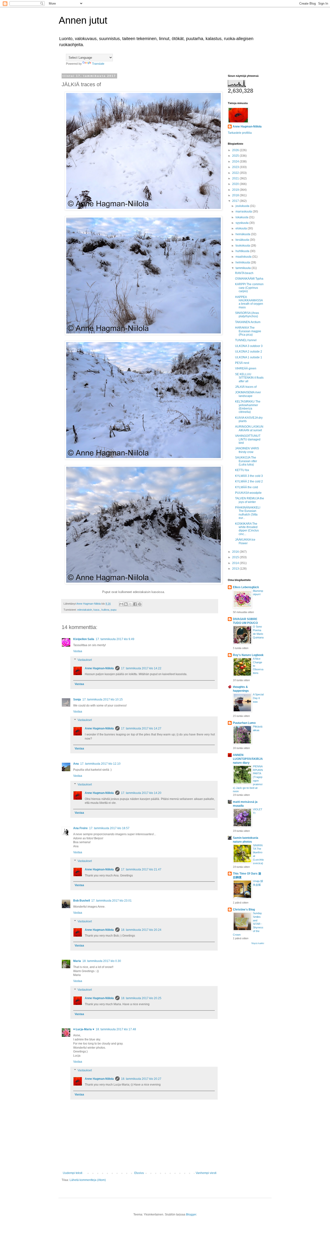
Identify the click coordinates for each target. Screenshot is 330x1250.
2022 (236, 173)
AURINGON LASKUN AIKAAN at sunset (249, 428)
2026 (236, 150)
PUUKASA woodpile (248, 492)
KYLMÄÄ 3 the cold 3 (249, 476)
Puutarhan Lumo (244, 723)
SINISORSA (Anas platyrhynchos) (247, 314)
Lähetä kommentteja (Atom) (88, 1180)
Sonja (77, 699)
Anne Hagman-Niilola (99, 668)
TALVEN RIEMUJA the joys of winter (249, 500)
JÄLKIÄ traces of (246, 386)
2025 (236, 155)
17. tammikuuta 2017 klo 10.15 (102, 699)
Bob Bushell (81, 900)
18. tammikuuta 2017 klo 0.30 (101, 961)
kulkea (105, 609)
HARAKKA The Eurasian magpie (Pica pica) (248, 331)
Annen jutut (83, 20)
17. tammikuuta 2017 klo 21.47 (141, 869)
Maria (77, 961)
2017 (236, 201)
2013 (236, 568)
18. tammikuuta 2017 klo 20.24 (141, 930)
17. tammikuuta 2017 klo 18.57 (109, 828)
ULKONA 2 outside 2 (248, 351)
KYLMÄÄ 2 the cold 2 (249, 481)
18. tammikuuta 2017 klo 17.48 (116, 1029)
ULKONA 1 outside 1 (248, 357)
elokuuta (242, 228)
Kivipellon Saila (83, 639)
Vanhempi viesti (206, 1173)
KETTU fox (242, 470)
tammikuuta (243, 268)
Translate (98, 63)
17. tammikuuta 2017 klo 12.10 (100, 763)
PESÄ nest (242, 363)
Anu (76, 763)
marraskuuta (244, 211)
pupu (113, 609)
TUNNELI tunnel (246, 340)
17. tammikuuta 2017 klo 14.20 (141, 793)
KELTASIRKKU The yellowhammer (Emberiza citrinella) (247, 407)
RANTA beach (244, 273)
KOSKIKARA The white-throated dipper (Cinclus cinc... (247, 529)
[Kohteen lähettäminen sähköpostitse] (121, 604)
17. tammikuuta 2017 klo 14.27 (141, 728)
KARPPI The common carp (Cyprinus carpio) (249, 287)
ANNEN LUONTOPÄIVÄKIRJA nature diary (248, 758)
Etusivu (139, 1173)
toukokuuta (243, 245)
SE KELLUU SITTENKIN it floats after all (249, 378)
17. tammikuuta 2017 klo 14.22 (141, 668)
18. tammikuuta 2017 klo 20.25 (141, 998)
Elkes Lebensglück (246, 587)
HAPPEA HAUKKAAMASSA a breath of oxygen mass (249, 302)
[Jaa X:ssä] (130, 604)
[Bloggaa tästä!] (125, 604)
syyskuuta (242, 223)
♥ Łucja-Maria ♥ (83, 1029)
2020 (236, 184)
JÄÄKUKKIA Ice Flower (245, 541)
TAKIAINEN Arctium (247, 322)
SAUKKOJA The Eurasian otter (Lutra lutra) (246, 461)
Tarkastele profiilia (240, 132)
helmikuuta (243, 262)
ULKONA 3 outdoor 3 (249, 346)
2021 (236, 178)
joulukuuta (243, 206)
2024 (236, 161)
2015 (236, 557)
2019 (236, 189)
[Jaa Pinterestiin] (139, 604)
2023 (236, 167)
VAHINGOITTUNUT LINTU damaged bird (247, 439)
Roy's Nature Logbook (248, 655)
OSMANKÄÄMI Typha (249, 278)
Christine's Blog (244, 909)
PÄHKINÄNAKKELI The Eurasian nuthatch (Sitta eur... (247, 513)
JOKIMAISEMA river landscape (248, 394)
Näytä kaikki (257, 943)
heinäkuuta (243, 234)
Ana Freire (80, 828)
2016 (236, 551)
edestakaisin (84, 609)
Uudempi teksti (72, 1173)
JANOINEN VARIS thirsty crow (247, 450)
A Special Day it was (258, 698)
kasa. (96, 609)
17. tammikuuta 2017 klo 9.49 (115, 639)
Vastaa (77, 651)
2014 (236, 563)
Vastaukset (85, 660)
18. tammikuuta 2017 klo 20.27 (141, 1079)
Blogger (191, 1214)
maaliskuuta (244, 256)
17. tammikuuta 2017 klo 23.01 (111, 900)
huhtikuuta (243, 251)
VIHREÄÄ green (245, 368)
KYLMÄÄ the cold (246, 487)
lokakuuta (242, 217)
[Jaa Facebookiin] (135, 604)
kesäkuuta (243, 239)
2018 (236, 195)
